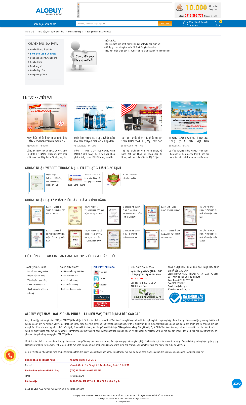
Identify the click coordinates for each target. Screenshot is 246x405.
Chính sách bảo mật (69, 275)
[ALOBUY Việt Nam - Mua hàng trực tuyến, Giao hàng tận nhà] (49, 11)
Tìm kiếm (165, 23)
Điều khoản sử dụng (69, 284)
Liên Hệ (30, 293)
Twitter (102, 278)
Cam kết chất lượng (69, 280)
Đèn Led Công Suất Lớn (41, 49)
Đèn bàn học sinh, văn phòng (43, 58)
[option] (47, 130)
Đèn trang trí (36, 66)
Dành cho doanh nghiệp (71, 289)
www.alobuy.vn (183, 289)
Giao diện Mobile (123, 401)
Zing (101, 291)
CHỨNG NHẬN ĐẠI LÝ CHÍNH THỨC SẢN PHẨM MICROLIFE (131, 234)
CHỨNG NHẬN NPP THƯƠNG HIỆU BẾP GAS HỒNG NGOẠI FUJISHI (94, 210)
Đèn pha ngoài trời (38, 74)
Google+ (103, 284)
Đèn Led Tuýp (36, 62)
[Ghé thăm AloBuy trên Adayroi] (102, 304)
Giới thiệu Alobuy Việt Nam (72, 271)
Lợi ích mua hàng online (37, 271)
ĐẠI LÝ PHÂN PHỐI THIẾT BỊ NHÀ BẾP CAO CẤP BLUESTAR (55, 210)
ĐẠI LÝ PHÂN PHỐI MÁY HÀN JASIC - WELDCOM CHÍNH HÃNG (170, 234)
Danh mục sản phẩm (44, 24)
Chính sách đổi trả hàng (37, 289)
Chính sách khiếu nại (36, 284)
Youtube (103, 272)
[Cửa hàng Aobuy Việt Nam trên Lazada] (102, 297)
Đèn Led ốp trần (37, 70)
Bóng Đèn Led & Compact (43, 53)
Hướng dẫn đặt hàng (36, 275)
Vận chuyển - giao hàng (37, 280)
